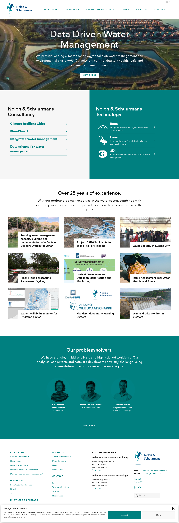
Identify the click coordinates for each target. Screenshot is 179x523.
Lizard (128, 140)
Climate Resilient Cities (27, 124)
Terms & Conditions (61, 487)
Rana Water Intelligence (21, 485)
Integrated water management (33, 139)
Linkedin (135, 487)
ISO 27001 (139, 482)
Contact (159, 10)
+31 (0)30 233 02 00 (152, 474)
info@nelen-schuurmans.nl (155, 471)
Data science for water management (27, 149)
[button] (173, 508)
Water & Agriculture (19, 466)
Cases (125, 10)
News (54, 466)
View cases (89, 75)
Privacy (55, 483)
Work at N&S (58, 470)
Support (56, 492)
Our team (88, 426)
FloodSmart (19, 131)
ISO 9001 (138, 479)
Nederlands (173, 2)
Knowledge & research (100, 10)
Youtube (140, 487)
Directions (96, 470)
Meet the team (59, 461)
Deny (158, 515)
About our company (61, 457)
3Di (130, 154)
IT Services (72, 10)
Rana (129, 127)
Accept (124, 515)
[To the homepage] (19, 9)
